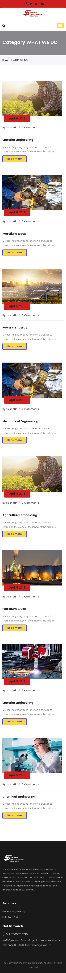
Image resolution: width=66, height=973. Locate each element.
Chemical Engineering (18, 797)
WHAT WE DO (20, 60)
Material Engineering (17, 140)
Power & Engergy (14, 327)
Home (5, 60)
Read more (14, 159)
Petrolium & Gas (14, 234)
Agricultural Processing (19, 515)
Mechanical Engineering (20, 421)
